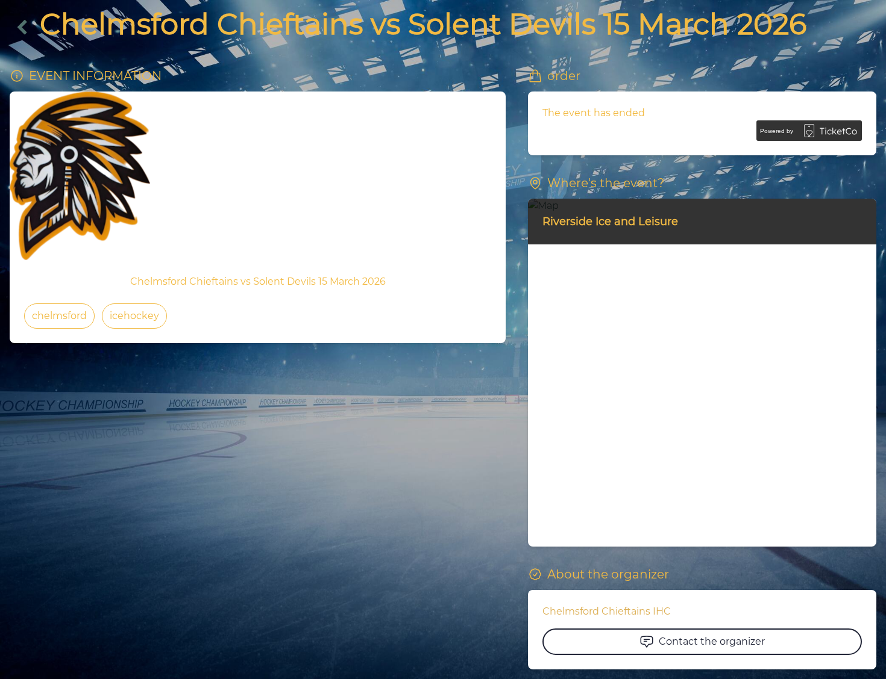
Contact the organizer (712, 641)
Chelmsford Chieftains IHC (606, 611)
